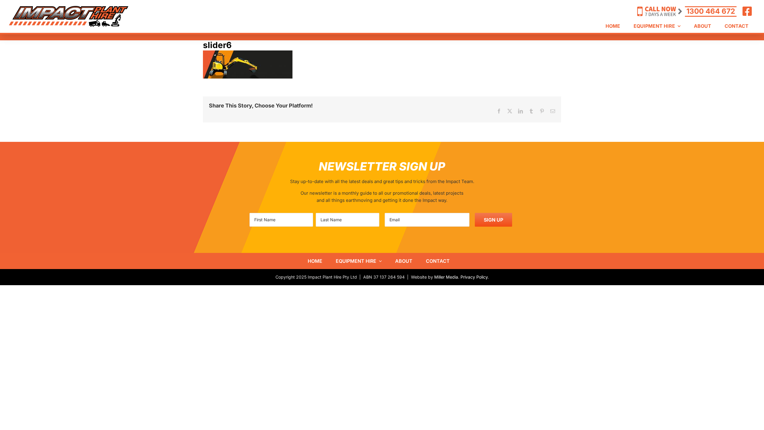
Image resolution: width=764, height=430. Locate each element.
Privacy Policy (474, 277)
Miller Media (446, 277)
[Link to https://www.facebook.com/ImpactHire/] (747, 11)
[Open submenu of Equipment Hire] (379, 261)
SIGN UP (493, 220)
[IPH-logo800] (68, 8)
